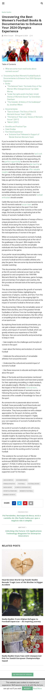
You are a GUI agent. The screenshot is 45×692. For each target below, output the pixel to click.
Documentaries (11, 109)
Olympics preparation (22, 487)
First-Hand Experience (14, 132)
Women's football (26, 491)
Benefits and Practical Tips (15, 127)
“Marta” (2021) (13, 122)
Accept (27, 688)
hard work (38, 154)
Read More (37, 688)
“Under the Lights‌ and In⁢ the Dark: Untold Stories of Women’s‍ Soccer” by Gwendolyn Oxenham (23, 96)
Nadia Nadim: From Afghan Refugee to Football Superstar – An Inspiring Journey (21, 620)
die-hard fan (35, 164)
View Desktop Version (23, 674)
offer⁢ (31, 169)
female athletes (9, 483)
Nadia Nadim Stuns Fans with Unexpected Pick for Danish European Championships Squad (21, 658)
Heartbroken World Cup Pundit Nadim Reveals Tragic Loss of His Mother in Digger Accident (22, 582)
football (21, 483)
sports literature (10, 491)
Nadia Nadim (6, 12)
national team (31, 388)
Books (7, 84)
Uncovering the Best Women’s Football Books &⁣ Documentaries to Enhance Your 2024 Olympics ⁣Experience (22, 78)
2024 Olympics (8, 480)
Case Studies (10, 129)
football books (33, 483)
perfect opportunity (12, 162)
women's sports (9, 494)
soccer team (27, 205)
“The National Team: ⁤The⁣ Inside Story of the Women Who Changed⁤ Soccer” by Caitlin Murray (24, 89)
